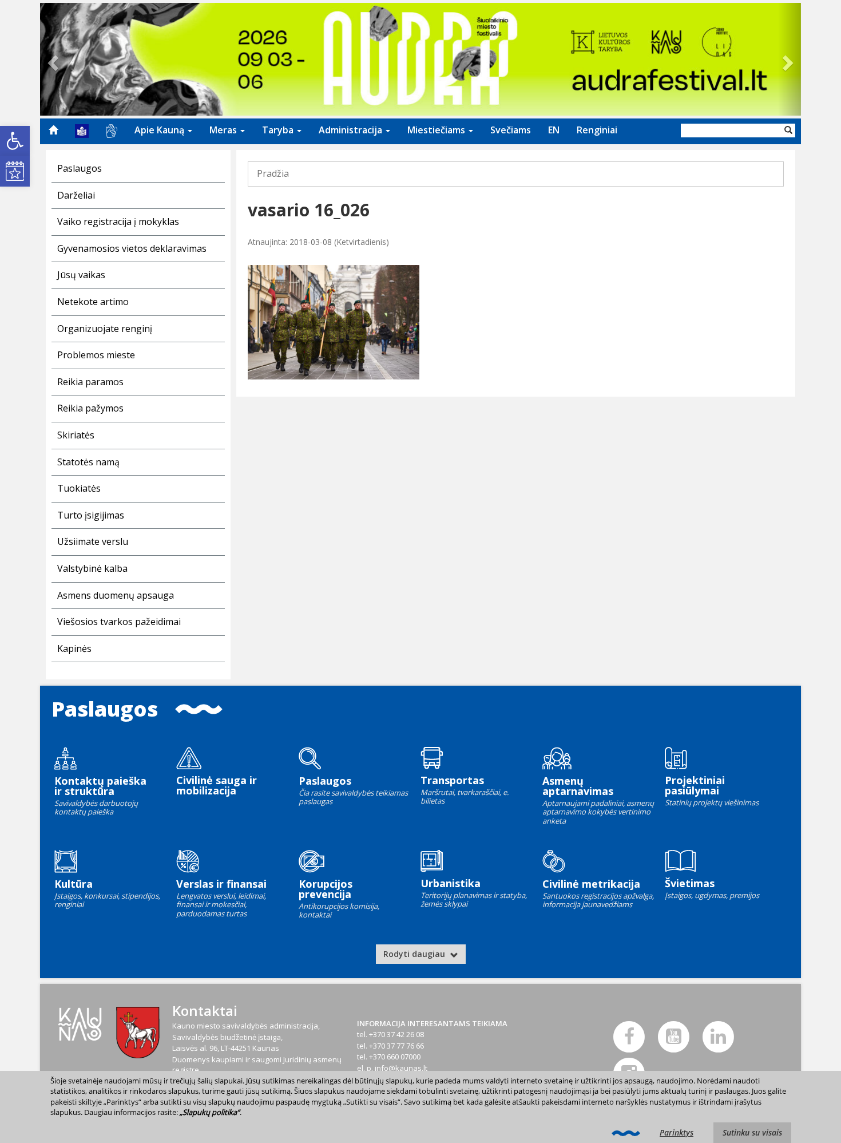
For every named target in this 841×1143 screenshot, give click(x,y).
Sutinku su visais (752, 1132)
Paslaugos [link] (79, 168)
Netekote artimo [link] (93, 301)
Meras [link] (224, 130)
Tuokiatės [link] (79, 488)
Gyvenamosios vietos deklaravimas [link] (132, 248)
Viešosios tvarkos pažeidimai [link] (119, 621)
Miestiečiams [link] (437, 130)
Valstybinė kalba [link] (92, 568)
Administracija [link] (351, 130)
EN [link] (554, 130)
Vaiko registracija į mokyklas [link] (118, 221)
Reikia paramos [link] (90, 381)
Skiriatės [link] (75, 435)
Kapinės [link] (74, 648)
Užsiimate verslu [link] (92, 541)
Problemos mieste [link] (96, 355)
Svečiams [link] (510, 130)
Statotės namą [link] (88, 462)
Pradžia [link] (273, 173)
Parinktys (676, 1132)
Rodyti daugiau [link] (415, 953)
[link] (15, 141)
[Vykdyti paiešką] (788, 130)
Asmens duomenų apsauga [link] (115, 595)
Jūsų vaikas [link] (81, 274)
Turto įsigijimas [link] (90, 515)
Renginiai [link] (597, 130)
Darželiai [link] (76, 195)
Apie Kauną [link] (160, 130)
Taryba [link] (279, 130)
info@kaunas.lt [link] (401, 1068)
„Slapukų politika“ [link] (210, 1112)
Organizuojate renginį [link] (104, 328)
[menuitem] (53, 130)
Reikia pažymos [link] (90, 408)
